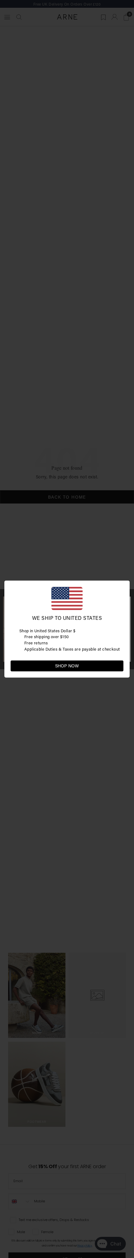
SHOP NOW (67, 665)
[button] (118, 665)
